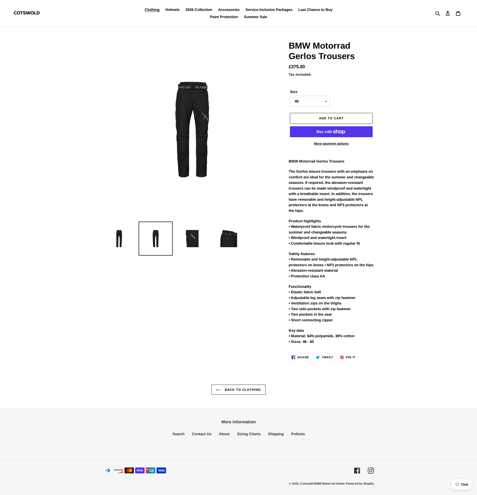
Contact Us (201, 434)
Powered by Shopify (360, 483)
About (224, 434)
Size (293, 92)
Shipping (276, 434)
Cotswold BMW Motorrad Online (322, 483)
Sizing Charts (249, 434)
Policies (298, 434)
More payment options (331, 143)
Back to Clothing (242, 390)
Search (178, 434)
